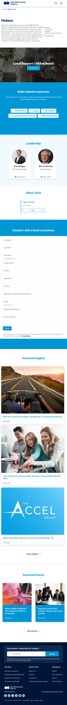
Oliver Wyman (57, 681)
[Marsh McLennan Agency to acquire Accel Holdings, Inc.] (32, 511)
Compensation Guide (27, 700)
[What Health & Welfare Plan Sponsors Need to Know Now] (17, 594)
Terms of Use (8, 700)
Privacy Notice (17, 700)
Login (32, 210)
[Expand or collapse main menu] (61, 3)
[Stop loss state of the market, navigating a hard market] (50, 594)
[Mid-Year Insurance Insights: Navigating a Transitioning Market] (32, 389)
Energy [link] (35, 111)
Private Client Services (12, 678)
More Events (32, 631)
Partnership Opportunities (38, 681)
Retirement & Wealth (12, 681)
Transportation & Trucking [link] (24, 116)
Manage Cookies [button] (38, 700)
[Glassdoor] (5, 696)
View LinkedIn (20, 177)
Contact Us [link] (33, 68)
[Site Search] (56, 3)
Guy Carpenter (57, 674)
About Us (32, 671)
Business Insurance (11, 671)
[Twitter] (12, 695)
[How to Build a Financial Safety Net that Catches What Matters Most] (32, 449)
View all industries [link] (49, 116)
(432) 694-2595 (49, 36)
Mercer (54, 678)
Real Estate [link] (50, 111)
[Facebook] (16, 695)
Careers (31, 674)
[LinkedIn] (23, 695)
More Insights (32, 554)
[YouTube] (19, 695)
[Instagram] (9, 696)
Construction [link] (20, 111)
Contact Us (33, 678)
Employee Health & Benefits (14, 674)
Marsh (31, 25)
